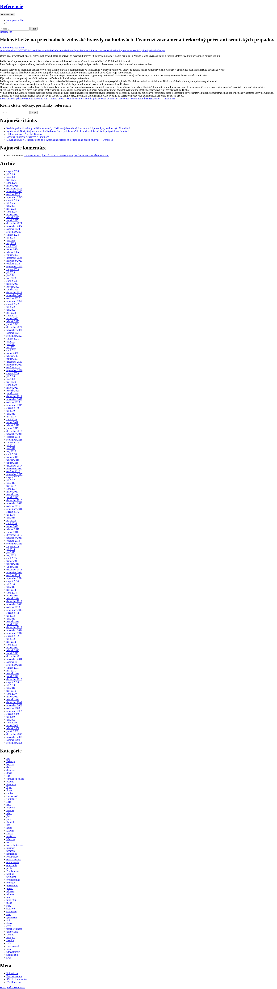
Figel (9, 787)
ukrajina (10, 937)
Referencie (11, 6)
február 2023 (12, 286)
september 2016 (14, 509)
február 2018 (12, 459)
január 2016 (12, 532)
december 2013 (14, 601)
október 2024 (13, 229)
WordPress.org (13, 982)
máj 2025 (11, 208)
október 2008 (13, 740)
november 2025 (14, 191)
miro (21, 47)
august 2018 (12, 442)
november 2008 (14, 737)
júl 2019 (10, 410)
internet (10, 810)
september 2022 (14, 301)
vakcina (10, 940)
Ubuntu (10, 934)
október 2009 (13, 708)
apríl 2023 (11, 281)
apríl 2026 (11, 182)
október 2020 (13, 367)
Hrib (8, 801)
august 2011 (12, 667)
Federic (10, 781)
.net (8, 758)
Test (8, 23)
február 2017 (12, 494)
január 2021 (12, 358)
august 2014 (12, 581)
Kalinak (10, 822)
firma (9, 790)
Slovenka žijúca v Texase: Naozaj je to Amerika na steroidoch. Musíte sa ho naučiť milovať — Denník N (59, 139)
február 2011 (12, 673)
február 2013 (12, 621)
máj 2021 (11, 347)
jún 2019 (10, 413)
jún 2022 (10, 309)
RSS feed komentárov (17, 979)
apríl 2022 (11, 315)
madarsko (11, 836)
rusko (9, 902)
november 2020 (14, 364)
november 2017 (14, 468)
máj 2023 (11, 278)
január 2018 (12, 462)
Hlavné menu (7, 14)
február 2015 (12, 563)
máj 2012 (11, 641)
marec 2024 (12, 249)
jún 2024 (10, 240)
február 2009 (12, 728)
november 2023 (14, 260)
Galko (9, 793)
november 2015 (14, 537)
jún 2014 (10, 587)
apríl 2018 (11, 454)
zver (8, 957)
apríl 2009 (11, 722)
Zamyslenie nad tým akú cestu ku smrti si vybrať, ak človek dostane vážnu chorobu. (66, 155)
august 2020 (12, 373)
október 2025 (13, 194)
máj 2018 (11, 451)
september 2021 (14, 335)
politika (10, 874)
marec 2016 (12, 526)
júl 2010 (10, 685)
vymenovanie (13, 946)
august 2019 (12, 408)
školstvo (10, 908)
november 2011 (14, 659)
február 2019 (12, 425)
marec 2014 (12, 595)
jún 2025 (10, 205)
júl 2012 (10, 638)
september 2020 (14, 370)
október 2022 (13, 298)
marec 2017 (12, 491)
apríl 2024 (11, 246)
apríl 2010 (11, 693)
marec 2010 (12, 696)
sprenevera (11, 917)
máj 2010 (11, 690)
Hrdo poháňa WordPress (12, 987)
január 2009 (12, 731)
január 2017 (12, 497)
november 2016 (14, 503)
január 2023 (12, 289)
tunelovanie (12, 931)
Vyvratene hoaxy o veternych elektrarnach (27, 137)
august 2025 (12, 200)
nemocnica (11, 853)
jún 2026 (10, 177)
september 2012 (14, 633)
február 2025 (12, 217)
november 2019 (14, 399)
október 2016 (13, 506)
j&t (8, 816)
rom (8, 897)
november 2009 (14, 705)
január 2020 (12, 393)
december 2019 (14, 396)
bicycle (10, 764)
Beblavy (10, 761)
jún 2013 (10, 618)
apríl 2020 (11, 384)
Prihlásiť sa (12, 973)
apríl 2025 (11, 211)
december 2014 (14, 569)
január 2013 (12, 624)
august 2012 (12, 636)
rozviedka (11, 900)
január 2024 (12, 255)
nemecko (11, 850)
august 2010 (12, 682)
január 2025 (12, 220)
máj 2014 (11, 589)
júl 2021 (10, 341)
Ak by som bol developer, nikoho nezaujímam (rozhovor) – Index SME (127, 98)
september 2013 (14, 610)
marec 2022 (12, 318)
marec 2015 (12, 561)
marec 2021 (12, 353)
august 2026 (12, 171)
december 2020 (14, 361)
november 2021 (14, 330)
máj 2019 (11, 416)
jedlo (8, 819)
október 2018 (13, 436)
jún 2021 (10, 344)
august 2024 (12, 234)
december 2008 (14, 734)
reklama (10, 894)
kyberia (10, 830)
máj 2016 (11, 520)
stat (8, 920)
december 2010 (14, 679)
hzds (8, 804)
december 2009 (14, 702)
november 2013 (14, 604)
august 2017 (12, 477)
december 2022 (14, 292)
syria (8, 926)
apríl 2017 (11, 488)
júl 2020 (10, 376)
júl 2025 (10, 203)
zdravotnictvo (13, 952)
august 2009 (12, 714)
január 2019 (12, 428)
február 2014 (12, 598)
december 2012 (14, 627)
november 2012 (14, 630)
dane (8, 767)
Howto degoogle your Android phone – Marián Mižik (40, 98)
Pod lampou (12, 871)
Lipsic (9, 833)
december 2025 (14, 188)
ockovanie (11, 865)
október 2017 (13, 471)
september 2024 (14, 231)
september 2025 (14, 197)
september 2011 (14, 664)
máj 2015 (11, 555)
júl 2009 (10, 716)
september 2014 (14, 578)
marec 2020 (12, 387)
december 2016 (14, 500)
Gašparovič (12, 796)
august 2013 (12, 612)
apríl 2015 (11, 558)
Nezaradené (6, 31)
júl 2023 (10, 272)
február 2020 (12, 390)
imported (10, 807)
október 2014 (13, 575)
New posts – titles (15, 20)
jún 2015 (10, 552)
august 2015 (12, 546)
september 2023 (14, 266)
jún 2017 (10, 483)
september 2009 (14, 711)
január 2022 (12, 324)
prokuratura (12, 885)
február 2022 (12, 321)
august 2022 (12, 304)
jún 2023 (10, 275)
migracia (10, 848)
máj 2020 (11, 382)
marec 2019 (12, 422)
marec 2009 (12, 725)
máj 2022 (11, 312)
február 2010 (12, 699)
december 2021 (14, 327)
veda (8, 943)
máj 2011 (11, 670)
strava (9, 923)
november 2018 (14, 434)
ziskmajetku (12, 954)
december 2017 (14, 465)
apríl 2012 (11, 644)
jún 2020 (10, 379)
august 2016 (12, 511)
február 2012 (12, 650)
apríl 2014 (11, 592)
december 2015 (14, 535)
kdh (8, 824)
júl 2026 (10, 174)
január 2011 (12, 676)
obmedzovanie (13, 859)
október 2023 (13, 263)
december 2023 (14, 257)
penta (9, 868)
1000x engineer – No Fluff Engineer (24, 134)
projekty (10, 882)
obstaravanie (12, 862)
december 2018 (14, 431)
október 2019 (13, 402)
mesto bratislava (14, 845)
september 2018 (14, 439)
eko (8, 775)
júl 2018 (10, 445)
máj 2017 (11, 485)
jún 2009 (10, 719)
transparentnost (14, 928)
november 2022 (14, 295)
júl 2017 (10, 480)
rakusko (10, 891)
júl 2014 (10, 584)
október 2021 (13, 332)
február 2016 (12, 529)
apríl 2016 (11, 523)
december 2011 (14, 656)
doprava (10, 770)
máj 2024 (11, 243)
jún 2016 (10, 517)
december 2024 (14, 223)
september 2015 (14, 543)
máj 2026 (11, 179)
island (9, 813)
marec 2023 (12, 283)
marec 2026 (12, 185)
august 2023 (12, 269)
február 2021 (12, 356)
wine (8, 949)
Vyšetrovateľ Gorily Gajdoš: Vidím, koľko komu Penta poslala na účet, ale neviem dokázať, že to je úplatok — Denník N (68, 131)
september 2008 (14, 742)
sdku (8, 905)
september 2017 (14, 474)
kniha (9, 827)
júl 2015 (10, 549)
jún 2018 (10, 448)
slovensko (11, 911)
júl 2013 (10, 615)
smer (8, 914)
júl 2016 (10, 514)
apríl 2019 (11, 419)
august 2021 (12, 338)
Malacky (10, 839)
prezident (11, 876)
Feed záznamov (14, 976)
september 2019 (14, 405)
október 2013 (13, 607)
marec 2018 (12, 457)
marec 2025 (12, 214)
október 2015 (13, 540)
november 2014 (14, 572)
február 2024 (12, 252)
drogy (9, 773)
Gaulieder (11, 799)
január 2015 (12, 566)
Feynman (11, 784)
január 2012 (12, 653)
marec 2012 (12, 647)
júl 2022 (10, 307)
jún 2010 (10, 688)
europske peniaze (15, 778)
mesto (9, 842)
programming (13, 879)
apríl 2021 (11, 350)
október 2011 (13, 662)
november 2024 (14, 226)
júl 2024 (10, 237)
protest (9, 888)
